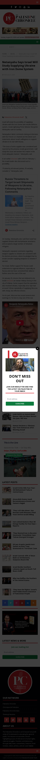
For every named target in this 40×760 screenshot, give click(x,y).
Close (37, 348)
